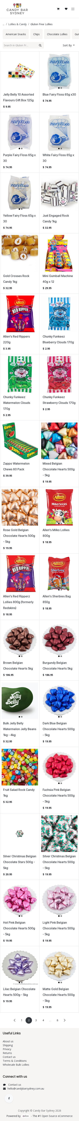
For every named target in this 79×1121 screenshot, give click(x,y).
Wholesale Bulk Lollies (16, 1064)
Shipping (8, 1045)
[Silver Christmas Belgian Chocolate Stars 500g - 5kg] (20, 833)
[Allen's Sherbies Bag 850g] (59, 573)
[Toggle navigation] (72, 9)
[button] (68, 45)
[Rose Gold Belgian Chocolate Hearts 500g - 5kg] (20, 507)
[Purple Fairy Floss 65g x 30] (20, 132)
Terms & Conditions (15, 1060)
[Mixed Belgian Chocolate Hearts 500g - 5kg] (59, 441)
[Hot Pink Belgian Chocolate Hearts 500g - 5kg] (20, 900)
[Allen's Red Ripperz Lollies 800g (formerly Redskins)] (20, 573)
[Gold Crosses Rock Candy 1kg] (20, 253)
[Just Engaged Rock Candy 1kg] (59, 193)
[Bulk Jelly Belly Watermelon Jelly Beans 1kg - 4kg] (20, 700)
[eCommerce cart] (58, 9)
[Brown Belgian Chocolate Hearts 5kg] (20, 640)
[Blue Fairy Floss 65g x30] (59, 72)
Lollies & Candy (17, 24)
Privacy (7, 1049)
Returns (8, 1053)
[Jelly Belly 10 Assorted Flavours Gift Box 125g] (20, 72)
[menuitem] (16, 34)
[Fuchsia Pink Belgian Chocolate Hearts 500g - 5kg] (59, 767)
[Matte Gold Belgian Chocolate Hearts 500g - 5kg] (59, 966)
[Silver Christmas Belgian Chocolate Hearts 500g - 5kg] (59, 833)
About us (8, 1041)
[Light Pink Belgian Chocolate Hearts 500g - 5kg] (59, 900)
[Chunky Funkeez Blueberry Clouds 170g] (59, 314)
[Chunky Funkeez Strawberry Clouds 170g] (59, 374)
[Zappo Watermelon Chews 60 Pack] (20, 441)
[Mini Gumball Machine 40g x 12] (59, 253)
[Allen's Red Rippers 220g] (20, 314)
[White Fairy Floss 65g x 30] (59, 132)
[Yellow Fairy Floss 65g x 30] (20, 193)
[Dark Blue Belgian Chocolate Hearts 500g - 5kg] (59, 700)
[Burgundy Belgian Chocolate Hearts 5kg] (59, 640)
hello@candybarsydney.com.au (26, 1088)
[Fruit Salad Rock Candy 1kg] (20, 767)
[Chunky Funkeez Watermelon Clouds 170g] (20, 374)
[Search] (40, 45)
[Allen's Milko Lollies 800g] (59, 507)
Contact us (9, 1057)
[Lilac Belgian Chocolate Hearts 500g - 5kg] (20, 966)
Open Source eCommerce (57, 1116)
